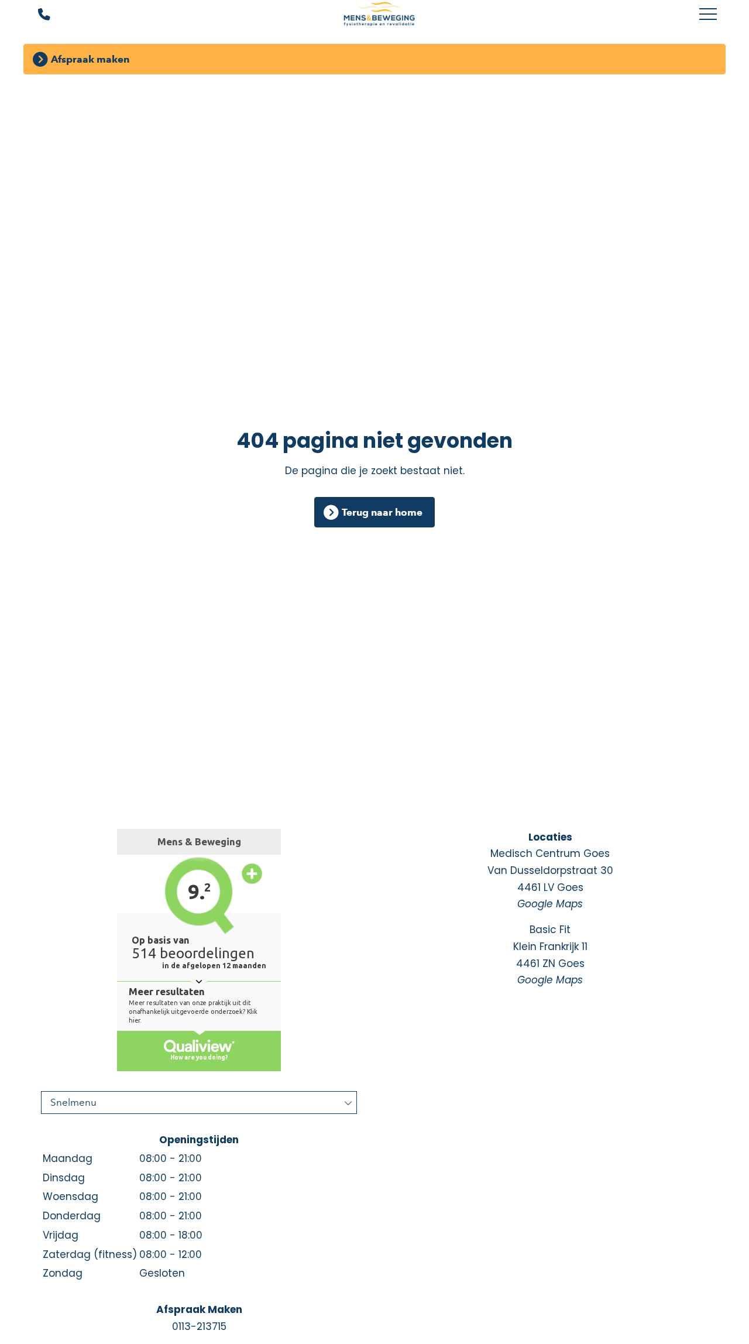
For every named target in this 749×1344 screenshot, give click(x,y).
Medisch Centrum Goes (550, 878)
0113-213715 (199, 1326)
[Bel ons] (36, 15)
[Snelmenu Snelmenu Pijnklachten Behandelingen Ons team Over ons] (199, 1102)
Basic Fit (550, 955)
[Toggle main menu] (708, 14)
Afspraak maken (90, 59)
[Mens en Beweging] (379, 14)
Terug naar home (382, 512)
